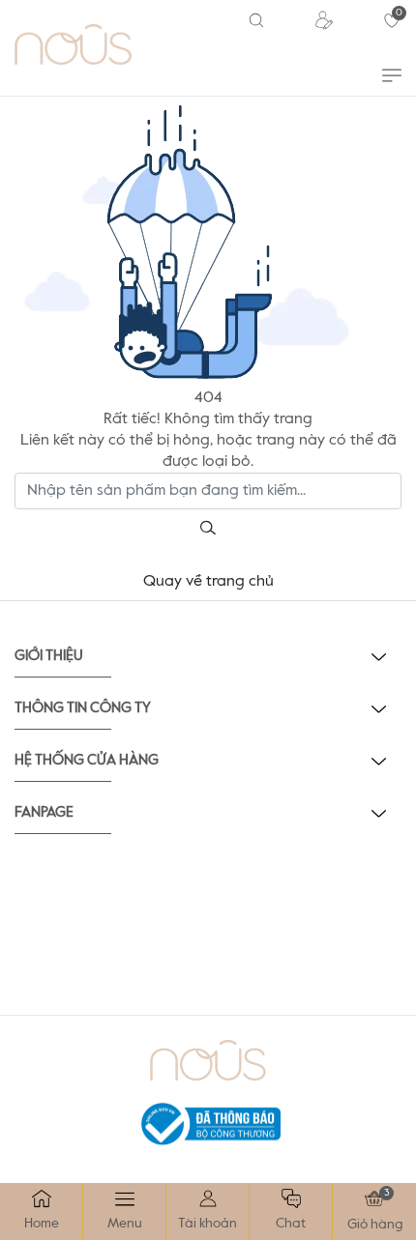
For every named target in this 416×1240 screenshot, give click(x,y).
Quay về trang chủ (208, 582)
